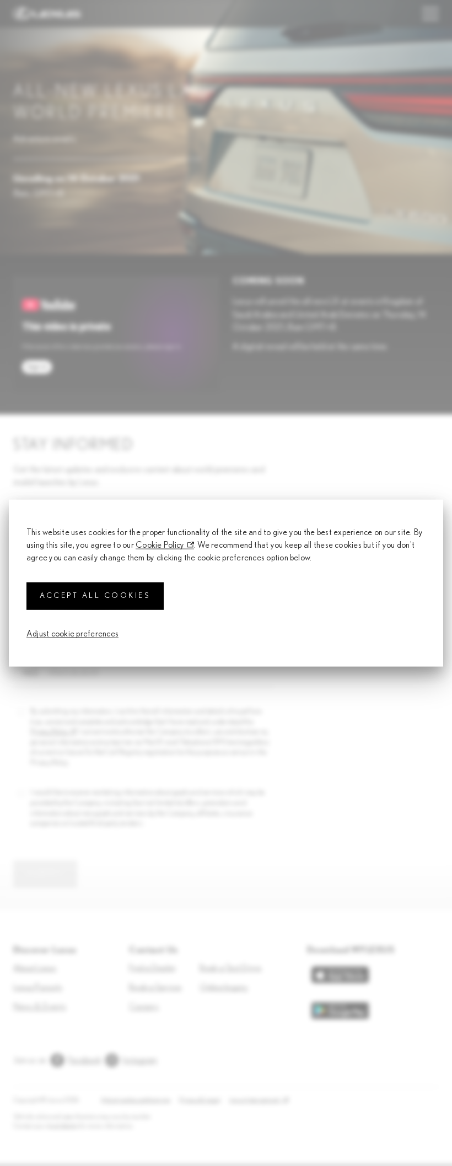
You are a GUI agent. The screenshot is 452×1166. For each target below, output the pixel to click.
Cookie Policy (160, 545)
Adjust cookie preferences (72, 633)
